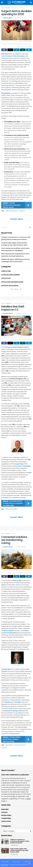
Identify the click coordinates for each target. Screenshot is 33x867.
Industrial (13, 533)
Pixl (27, 864)
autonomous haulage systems (13, 711)
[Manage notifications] (29, 863)
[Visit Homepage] (16, 2)
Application (5, 278)
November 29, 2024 (20, 18)
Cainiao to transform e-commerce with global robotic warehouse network (19, 841)
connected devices (19, 745)
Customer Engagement (19, 303)
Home (2, 7)
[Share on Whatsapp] (23, 49)
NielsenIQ (4, 54)
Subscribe (5, 809)
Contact (4, 812)
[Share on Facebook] (4, 49)
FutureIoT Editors (7, 18)
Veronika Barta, (6, 669)
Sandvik (11, 630)
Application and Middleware (12, 282)
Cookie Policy (6, 818)
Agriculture (6, 271)
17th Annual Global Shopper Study (15, 347)
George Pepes (19, 464)
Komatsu (8, 702)
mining (4, 747)
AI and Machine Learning (10, 275)
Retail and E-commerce (17, 7)
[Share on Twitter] (10, 49)
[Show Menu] (2, 2)
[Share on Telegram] (29, 49)
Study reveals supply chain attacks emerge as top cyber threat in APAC (19, 850)
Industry (8, 7)
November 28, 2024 (20, 313)
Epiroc (6, 630)
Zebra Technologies (24, 466)
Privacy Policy (6, 815)
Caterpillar (17, 702)
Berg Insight (17, 580)
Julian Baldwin (6, 93)
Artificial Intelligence (11, 211)
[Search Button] (31, 2)
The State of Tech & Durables (14, 56)
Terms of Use (6, 821)
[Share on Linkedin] (16, 49)
